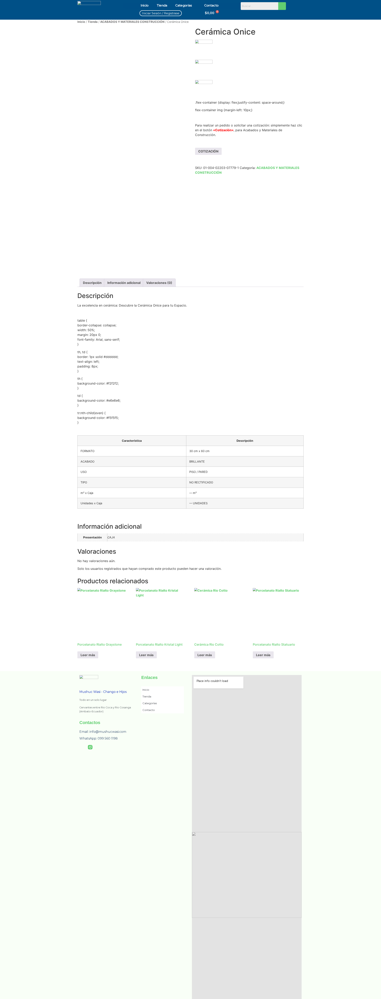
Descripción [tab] (92, 283)
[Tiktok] (263, 13)
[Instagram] (255, 13)
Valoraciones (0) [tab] (159, 283)
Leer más (88, 655)
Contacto (211, 5)
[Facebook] (246, 13)
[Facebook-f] (81, 747)
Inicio (145, 5)
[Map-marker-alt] (280, 13)
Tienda (162, 5)
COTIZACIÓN (208, 151)
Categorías (183, 5)
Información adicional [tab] (123, 283)
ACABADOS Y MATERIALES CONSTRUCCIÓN (132, 22)
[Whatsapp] (272, 13)
